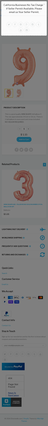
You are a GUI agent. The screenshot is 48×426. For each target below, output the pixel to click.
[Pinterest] (20, 24)
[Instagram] (32, 24)
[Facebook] (14, 24)
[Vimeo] (26, 30)
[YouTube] (20, 30)
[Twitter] (9, 24)
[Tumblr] (38, 24)
